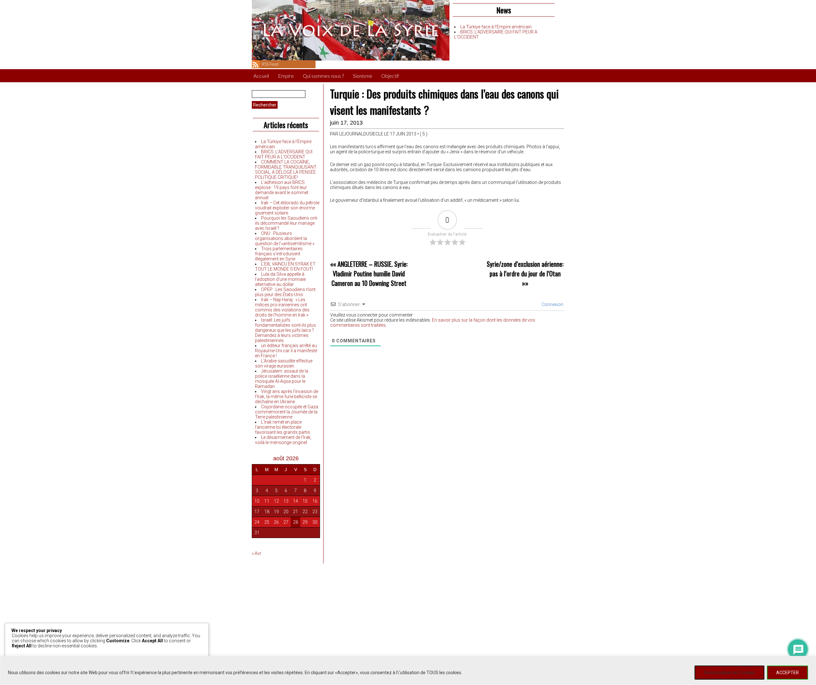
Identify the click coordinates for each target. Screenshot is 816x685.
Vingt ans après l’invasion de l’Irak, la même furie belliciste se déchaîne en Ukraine (286, 396)
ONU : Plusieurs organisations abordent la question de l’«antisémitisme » (284, 238)
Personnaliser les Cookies (729, 672)
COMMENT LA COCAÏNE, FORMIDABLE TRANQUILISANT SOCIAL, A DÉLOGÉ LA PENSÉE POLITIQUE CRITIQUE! (286, 169)
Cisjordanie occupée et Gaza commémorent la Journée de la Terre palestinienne (286, 411)
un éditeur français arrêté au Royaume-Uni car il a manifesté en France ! (286, 350)
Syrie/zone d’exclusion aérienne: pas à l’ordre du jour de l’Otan (525, 268)
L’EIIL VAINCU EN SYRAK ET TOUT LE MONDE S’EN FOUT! (285, 266)
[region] (408, 670)
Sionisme (362, 76)
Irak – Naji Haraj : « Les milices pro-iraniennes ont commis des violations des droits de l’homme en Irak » (282, 307)
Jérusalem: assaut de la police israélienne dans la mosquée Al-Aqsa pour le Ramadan (281, 378)
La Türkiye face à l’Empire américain (496, 26)
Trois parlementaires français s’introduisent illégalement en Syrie (278, 253)
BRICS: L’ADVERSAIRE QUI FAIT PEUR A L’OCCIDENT (283, 154)
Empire (286, 76)
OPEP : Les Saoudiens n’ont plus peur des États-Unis (285, 292)
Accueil (261, 76)
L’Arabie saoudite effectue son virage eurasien (283, 363)
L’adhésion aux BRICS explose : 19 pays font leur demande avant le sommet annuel (281, 190)
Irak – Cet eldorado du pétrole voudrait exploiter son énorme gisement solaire (287, 207)
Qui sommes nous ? (323, 76)
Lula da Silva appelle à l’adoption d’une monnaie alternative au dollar (280, 279)
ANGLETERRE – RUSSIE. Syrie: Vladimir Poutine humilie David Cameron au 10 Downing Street (370, 273)
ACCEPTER (787, 672)
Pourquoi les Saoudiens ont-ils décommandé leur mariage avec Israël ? (286, 223)
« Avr (256, 553)
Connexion (552, 304)
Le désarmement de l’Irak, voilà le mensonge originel (283, 440)
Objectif (390, 76)
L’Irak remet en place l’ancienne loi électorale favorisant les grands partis (282, 427)
